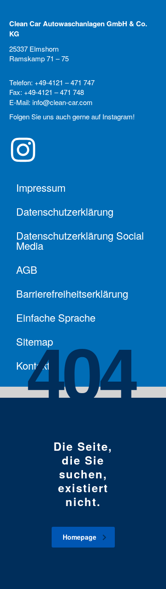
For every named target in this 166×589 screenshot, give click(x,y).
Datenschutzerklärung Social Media (80, 240)
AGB (26, 269)
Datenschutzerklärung (64, 211)
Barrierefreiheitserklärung (72, 293)
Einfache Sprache (55, 317)
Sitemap (34, 341)
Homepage (79, 537)
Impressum (40, 187)
